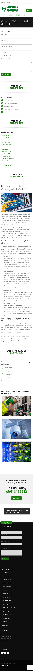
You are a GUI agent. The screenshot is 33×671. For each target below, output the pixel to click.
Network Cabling (6, 156)
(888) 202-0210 (4, 630)
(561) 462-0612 (10, 19)
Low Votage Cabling (7, 154)
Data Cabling (5, 147)
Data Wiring (5, 149)
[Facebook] (2, 653)
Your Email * (4, 40)
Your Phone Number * (6, 46)
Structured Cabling (6, 165)
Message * (3, 65)
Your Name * (4, 34)
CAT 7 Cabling (5, 137)
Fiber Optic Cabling (6, 151)
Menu (28, 10)
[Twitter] (5, 653)
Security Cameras (6, 163)
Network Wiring (6, 160)
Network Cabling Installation (9, 158)
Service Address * (5, 58)
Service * (3, 52)
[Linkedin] (8, 653)
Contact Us (5, 621)
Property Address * (5, 548)
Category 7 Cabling (6, 142)
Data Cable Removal (7, 144)
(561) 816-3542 (20, 15)
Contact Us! (16, 498)
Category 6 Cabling (6, 140)
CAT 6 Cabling (5, 135)
